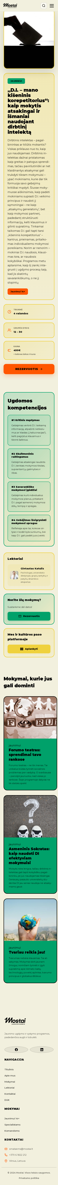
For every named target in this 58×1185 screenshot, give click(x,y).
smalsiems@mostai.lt (21, 1148)
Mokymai (9, 1081)
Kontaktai (9, 1093)
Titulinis (9, 1069)
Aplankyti (31, 648)
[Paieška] (43, 5)
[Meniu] (51, 5)
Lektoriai (9, 1087)
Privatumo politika (29, 1178)
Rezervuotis (26, 369)
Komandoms (11, 1130)
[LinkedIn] (42, 1049)
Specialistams (12, 1124)
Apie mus (9, 1075)
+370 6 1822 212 (17, 1154)
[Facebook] (16, 1049)
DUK (7, 1100)
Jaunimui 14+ (11, 1118)
